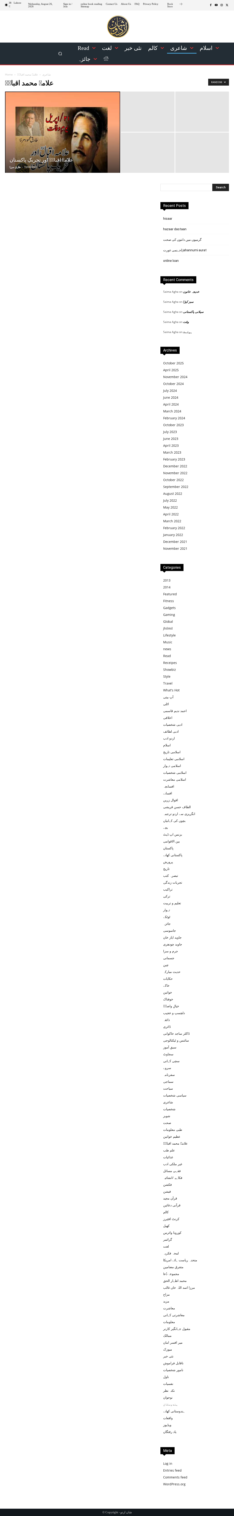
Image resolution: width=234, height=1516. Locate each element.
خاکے (166, 985)
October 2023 (173, 425)
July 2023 (170, 432)
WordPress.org (174, 1484)
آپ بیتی (168, 697)
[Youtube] (216, 5)
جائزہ (167, 923)
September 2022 (175, 487)
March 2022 (172, 521)
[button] (60, 53)
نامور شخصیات (173, 1370)
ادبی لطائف (171, 731)
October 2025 (173, 363)
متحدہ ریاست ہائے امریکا (180, 1260)
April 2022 (171, 514)
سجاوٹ (168, 1054)
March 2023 (172, 452)
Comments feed (175, 1477)
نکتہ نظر (169, 1390)
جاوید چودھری (172, 944)
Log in (167, 1463)
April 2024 (171, 404)
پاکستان (168, 848)
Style (166, 676)
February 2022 (174, 528)
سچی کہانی (171, 1061)
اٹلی (166, 704)
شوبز (166, 1116)
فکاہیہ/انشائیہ (172, 1177)
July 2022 (170, 500)
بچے (165, 827)
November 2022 (175, 473)
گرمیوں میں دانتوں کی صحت (182, 239)
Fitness (168, 601)
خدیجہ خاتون (191, 292)
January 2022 (173, 535)
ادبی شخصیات (172, 724)
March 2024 (172, 411)
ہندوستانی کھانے (174, 1411)
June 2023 (170, 438)
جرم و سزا (170, 951)
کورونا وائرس (172, 1232)
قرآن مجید (170, 1198)
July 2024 (170, 390)
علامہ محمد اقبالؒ (175, 1143)
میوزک (167, 1349)
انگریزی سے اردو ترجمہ (179, 814)
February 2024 (174, 418)
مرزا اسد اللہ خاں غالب (179, 1287)
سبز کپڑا (188, 302)
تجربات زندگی (172, 882)
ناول (166, 1377)
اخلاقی (167, 717)
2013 (166, 580)
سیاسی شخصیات (174, 1095)
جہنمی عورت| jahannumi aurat (185, 250)
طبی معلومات (172, 1129)
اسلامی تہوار (172, 765)
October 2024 (173, 384)
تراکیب (168, 889)
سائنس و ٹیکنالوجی (176, 1040)
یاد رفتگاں (169, 1431)
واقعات (168, 1418)
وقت (186, 322)
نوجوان (168, 1397)
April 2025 (171, 370)
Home (9, 74)
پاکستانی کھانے (172, 855)
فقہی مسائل (172, 1171)
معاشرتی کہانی (174, 1315)
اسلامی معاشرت (174, 779)
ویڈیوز (167, 1425)
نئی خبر (168, 1356)
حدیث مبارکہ (172, 971)
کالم (166, 1212)
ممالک (167, 1335)
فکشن (167, 1184)
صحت (167, 1123)
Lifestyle (169, 635)
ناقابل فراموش (173, 1363)
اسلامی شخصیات (174, 772)
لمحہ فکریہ (171, 1253)
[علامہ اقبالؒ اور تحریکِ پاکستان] (62, 142)
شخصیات (169, 1109)
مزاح (166, 1294)
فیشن (167, 1191)
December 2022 (175, 466)
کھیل (166, 1226)
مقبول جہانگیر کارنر (176, 1328)
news (167, 649)
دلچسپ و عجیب (174, 1013)
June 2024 (170, 397)
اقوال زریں (170, 800)
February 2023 (174, 459)
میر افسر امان (173, 1342)
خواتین (167, 992)
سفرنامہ (169, 1074)
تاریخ (166, 868)
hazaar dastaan (174, 229)
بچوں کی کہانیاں (174, 820)
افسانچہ (168, 786)
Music (167, 642)
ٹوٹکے (166, 917)
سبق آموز (169, 1047)
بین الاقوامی (171, 841)
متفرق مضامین (173, 1267)
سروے (167, 1068)
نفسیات (168, 1383)
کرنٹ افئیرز (171, 1219)
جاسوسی (169, 930)
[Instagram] (221, 5)
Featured (170, 594)
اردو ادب (169, 738)
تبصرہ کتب (170, 875)
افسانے (167, 793)
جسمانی (168, 958)
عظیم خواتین (171, 1136)
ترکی (166, 896)
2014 (166, 587)
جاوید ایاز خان (172, 937)
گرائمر (167, 1239)
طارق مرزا (15, 167)
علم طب (169, 1150)
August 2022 (172, 493)
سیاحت (168, 1088)
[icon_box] (175, 5)
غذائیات (168, 1157)
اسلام (167, 745)
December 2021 (175, 541)
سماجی (168, 1081)
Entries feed (172, 1470)
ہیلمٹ (187, 332)
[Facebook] (210, 5)
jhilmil (168, 628)
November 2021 (175, 548)
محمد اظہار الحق (175, 1280)
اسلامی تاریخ (172, 752)
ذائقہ (166, 1020)
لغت (166, 1246)
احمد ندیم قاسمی (175, 711)
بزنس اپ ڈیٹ (172, 834)
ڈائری (167, 1026)
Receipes (170, 663)
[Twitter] (227, 5)
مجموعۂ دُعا (171, 1274)
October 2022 (173, 480)
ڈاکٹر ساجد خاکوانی (176, 1033)
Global (168, 621)
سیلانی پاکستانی (193, 312)
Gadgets (169, 608)
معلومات (169, 1322)
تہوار (166, 910)
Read (167, 656)
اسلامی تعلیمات (173, 759)
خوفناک (168, 999)
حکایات (168, 978)
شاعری (46, 74)
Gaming (169, 614)
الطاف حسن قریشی (177, 807)
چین (166, 965)
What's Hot (171, 690)
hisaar (167, 218)
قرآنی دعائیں (172, 1205)
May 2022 (170, 507)
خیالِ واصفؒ (171, 1006)
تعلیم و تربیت (172, 903)
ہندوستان (170, 1404)
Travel (168, 683)
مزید (166, 1301)
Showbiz (169, 669)
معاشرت (169, 1308)
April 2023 (171, 445)
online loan (171, 261)
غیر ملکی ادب (172, 1164)
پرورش (168, 862)
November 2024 (175, 377)
